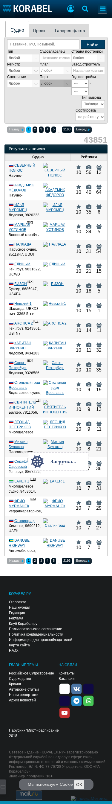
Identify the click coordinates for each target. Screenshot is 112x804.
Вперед (81, 129)
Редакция (17, 613)
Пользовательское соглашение (35, 629)
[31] (89, 244)
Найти (93, 44)
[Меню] (102, 9)
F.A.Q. (14, 650)
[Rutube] (88, 688)
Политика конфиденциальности (36, 634)
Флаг (44, 64)
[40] (89, 184)
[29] (99, 500)
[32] (99, 342)
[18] (89, 283)
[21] (89, 263)
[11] (99, 323)
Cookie (66, 784)
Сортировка (86, 110)
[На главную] (27, 8)
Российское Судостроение (31, 673)
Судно (17, 30)
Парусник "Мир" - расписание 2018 (34, 733)
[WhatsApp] (88, 700)
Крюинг (15, 684)
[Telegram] (76, 700)
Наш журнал (19, 607)
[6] (99, 204)
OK (79, 784)
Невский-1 (23, 304)
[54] (99, 244)
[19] (99, 382)
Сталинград (24, 521)
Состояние (16, 77)
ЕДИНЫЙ (22, 264)
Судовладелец (52, 51)
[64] (99, 184)
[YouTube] (64, 712)
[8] (89, 441)
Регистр (13, 64)
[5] (99, 224)
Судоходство (20, 679)
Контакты (67, 673)
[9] (89, 382)
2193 (66, 129)
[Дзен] (64, 688)
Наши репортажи (24, 695)
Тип (10, 51)
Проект (40, 30)
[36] (99, 461)
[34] (89, 224)
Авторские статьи (24, 689)
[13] (99, 165)
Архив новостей (22, 700)
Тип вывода (91, 97)
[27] (99, 520)
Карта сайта (19, 645)
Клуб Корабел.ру (23, 624)
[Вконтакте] (76, 688)
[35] (89, 204)
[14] (89, 323)
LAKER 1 (21, 481)
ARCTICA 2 (23, 323)
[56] (89, 165)
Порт (44, 77)
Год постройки (83, 77)
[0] (99, 540)
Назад (14, 129)
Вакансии (67, 679)
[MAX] (64, 700)
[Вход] (70, 9)
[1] (99, 303)
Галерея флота (70, 30)
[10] (78, 165)
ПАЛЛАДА (22, 244)
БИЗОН (20, 284)
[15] (99, 263)
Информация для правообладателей (40, 640)
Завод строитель (85, 64)
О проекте (17, 602)
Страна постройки (87, 51)
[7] (89, 461)
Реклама (16, 618)
